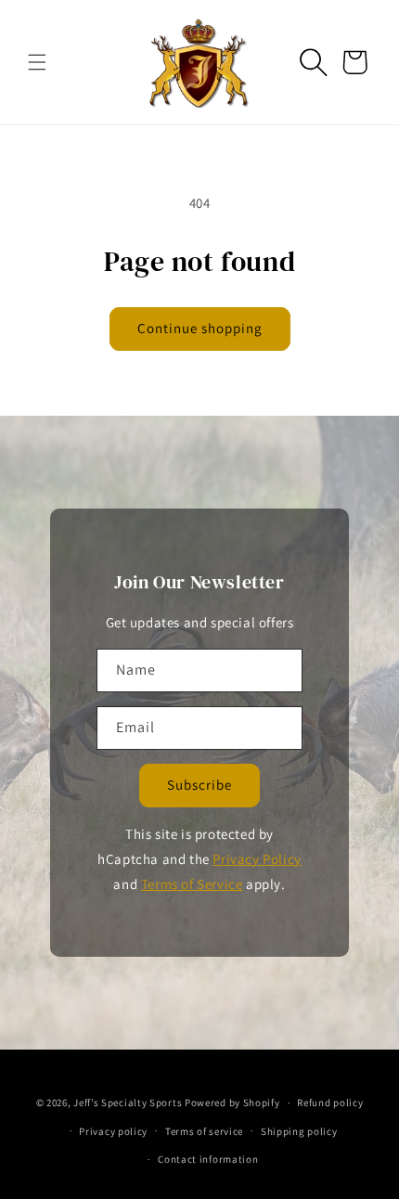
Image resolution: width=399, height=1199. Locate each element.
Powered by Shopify (232, 1102)
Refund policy (330, 1102)
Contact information (208, 1159)
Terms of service (204, 1131)
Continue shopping (200, 328)
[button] (37, 62)
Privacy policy (113, 1131)
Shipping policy (299, 1131)
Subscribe (199, 784)
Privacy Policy (256, 859)
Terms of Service (192, 884)
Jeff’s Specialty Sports (127, 1102)
